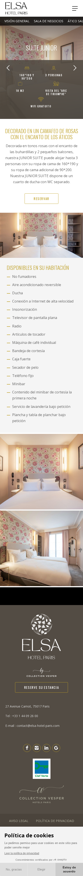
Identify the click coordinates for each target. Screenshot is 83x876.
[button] (8, 67)
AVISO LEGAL (18, 821)
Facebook (27, 747)
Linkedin (46, 747)
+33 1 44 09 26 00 (21, 716)
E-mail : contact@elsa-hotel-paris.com (32, 725)
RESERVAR (41, 198)
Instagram (37, 747)
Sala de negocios (48, 21)
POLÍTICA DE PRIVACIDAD (55, 821)
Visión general (16, 21)
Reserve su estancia (41, 687)
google (56, 747)
